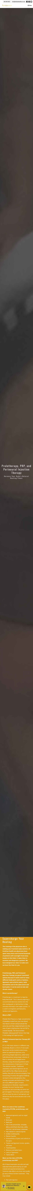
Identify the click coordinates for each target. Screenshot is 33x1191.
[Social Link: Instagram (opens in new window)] (29, 1)
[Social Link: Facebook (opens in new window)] (27, 1)
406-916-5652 (7, 1)
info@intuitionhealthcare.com (18, 1)
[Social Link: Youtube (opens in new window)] (31, 1)
